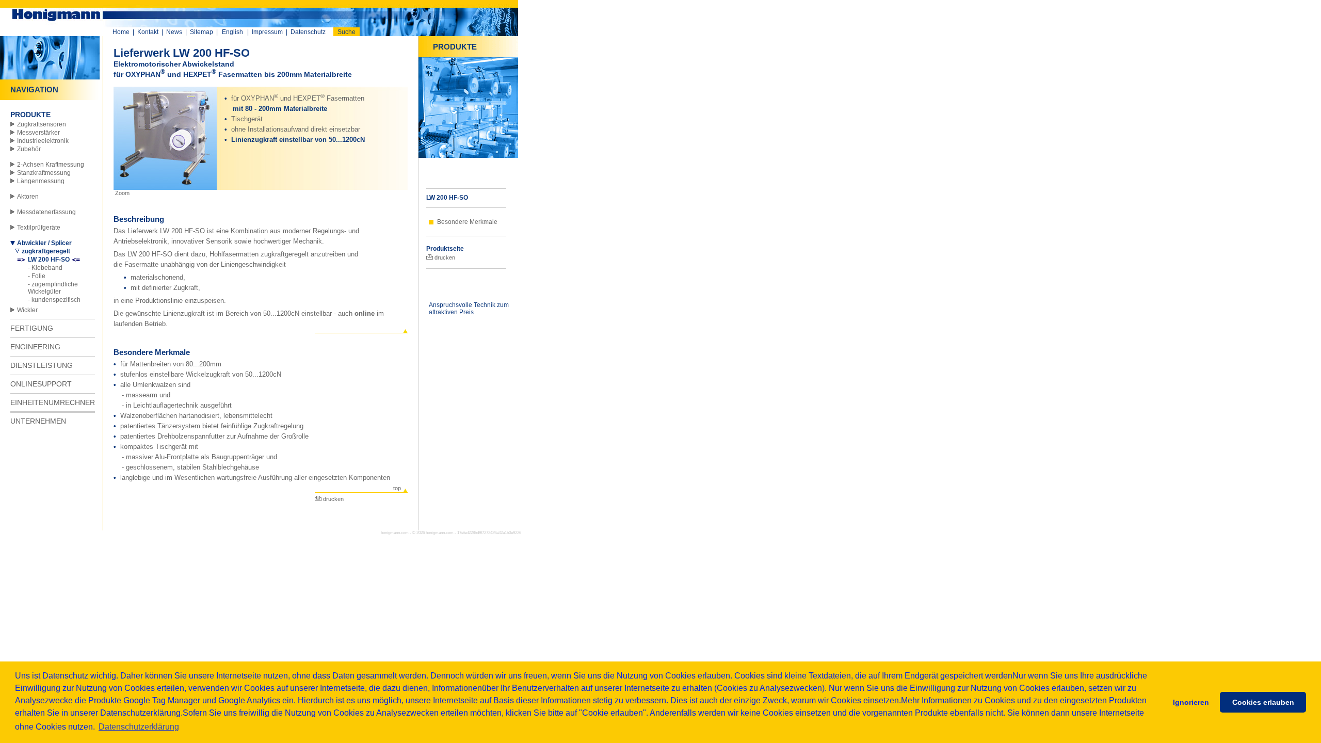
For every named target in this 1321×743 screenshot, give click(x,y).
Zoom (122, 193)
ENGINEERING (35, 347)
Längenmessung (41, 181)
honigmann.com (440, 532)
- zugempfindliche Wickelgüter (53, 288)
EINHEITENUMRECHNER (52, 402)
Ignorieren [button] (1191, 702)
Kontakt (147, 32)
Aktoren (28, 196)
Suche (346, 32)
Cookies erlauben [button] (1263, 702)
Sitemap (201, 32)
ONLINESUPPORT (41, 384)
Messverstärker (38, 132)
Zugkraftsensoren (41, 124)
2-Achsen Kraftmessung (50, 164)
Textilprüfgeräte (38, 227)
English (232, 32)
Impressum (267, 32)
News (174, 32)
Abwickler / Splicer (44, 243)
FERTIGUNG (31, 328)
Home (121, 32)
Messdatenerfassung (46, 212)
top (397, 488)
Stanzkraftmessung (44, 172)
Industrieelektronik (43, 140)
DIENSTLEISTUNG (41, 365)
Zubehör (29, 149)
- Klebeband (45, 267)
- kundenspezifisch (54, 299)
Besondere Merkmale (467, 221)
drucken (332, 499)
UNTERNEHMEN (38, 421)
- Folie (36, 276)
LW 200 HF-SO (49, 259)
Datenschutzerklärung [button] (139, 726)
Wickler (27, 310)
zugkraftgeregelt (46, 251)
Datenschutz (308, 32)
